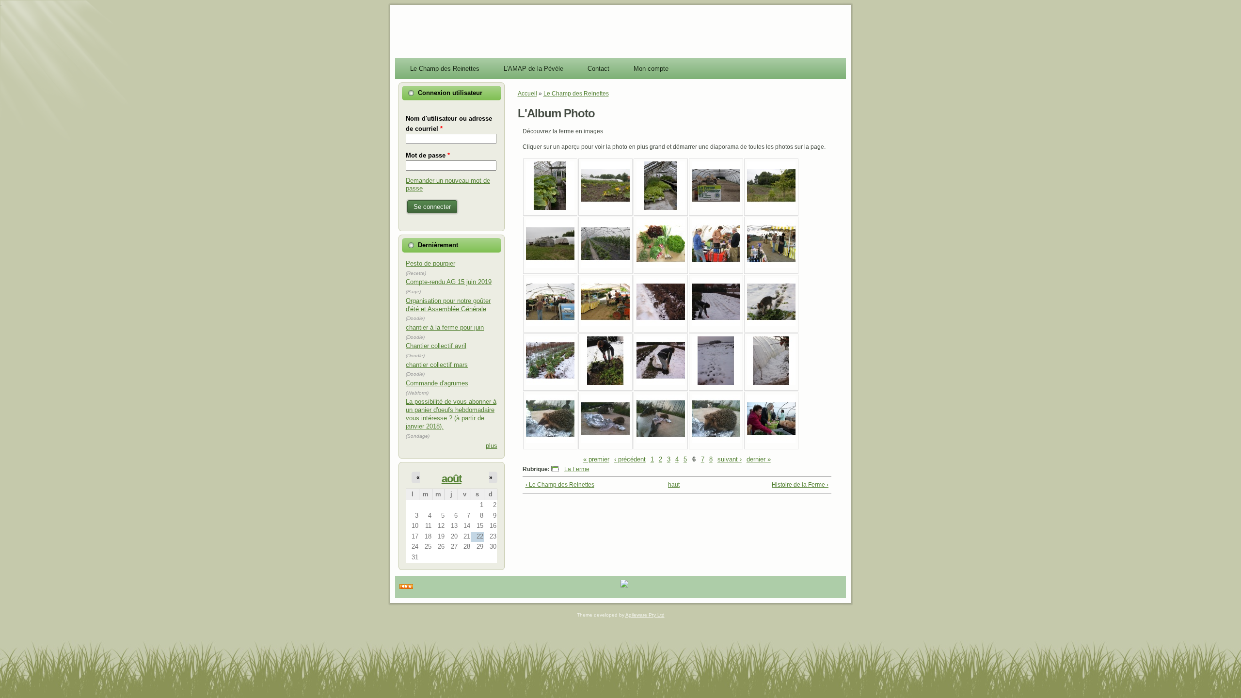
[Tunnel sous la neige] (771, 383)
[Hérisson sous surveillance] (605, 441)
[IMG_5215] (771, 208)
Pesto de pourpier (430, 263)
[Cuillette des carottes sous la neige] (660, 383)
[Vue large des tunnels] (550, 266)
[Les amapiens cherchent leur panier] (771, 441)
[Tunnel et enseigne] (716, 208)
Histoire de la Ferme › (800, 484)
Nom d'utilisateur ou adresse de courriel (449, 123)
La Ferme (576, 469)
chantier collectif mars (437, 364)
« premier (596, 459)
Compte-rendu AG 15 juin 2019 (449, 282)
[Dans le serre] (550, 208)
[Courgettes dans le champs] (605, 208)
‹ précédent (630, 459)
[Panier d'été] (660, 266)
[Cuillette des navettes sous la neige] (605, 383)
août (451, 479)
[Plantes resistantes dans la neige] (550, 383)
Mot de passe (428, 155)
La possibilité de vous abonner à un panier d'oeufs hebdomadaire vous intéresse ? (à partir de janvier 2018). (451, 414)
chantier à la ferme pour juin (445, 327)
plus (491, 445)
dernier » (759, 459)
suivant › (729, 459)
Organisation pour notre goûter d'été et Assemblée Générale (448, 305)
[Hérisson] (550, 441)
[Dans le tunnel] (605, 266)
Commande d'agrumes (437, 383)
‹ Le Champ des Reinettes (559, 484)
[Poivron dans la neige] (660, 324)
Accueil (527, 93)
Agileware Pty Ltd (645, 615)
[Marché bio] (716, 266)
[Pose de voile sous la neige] (716, 324)
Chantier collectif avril (436, 345)
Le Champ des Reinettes (576, 93)
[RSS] (406, 587)
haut (674, 484)
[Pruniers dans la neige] (716, 383)
